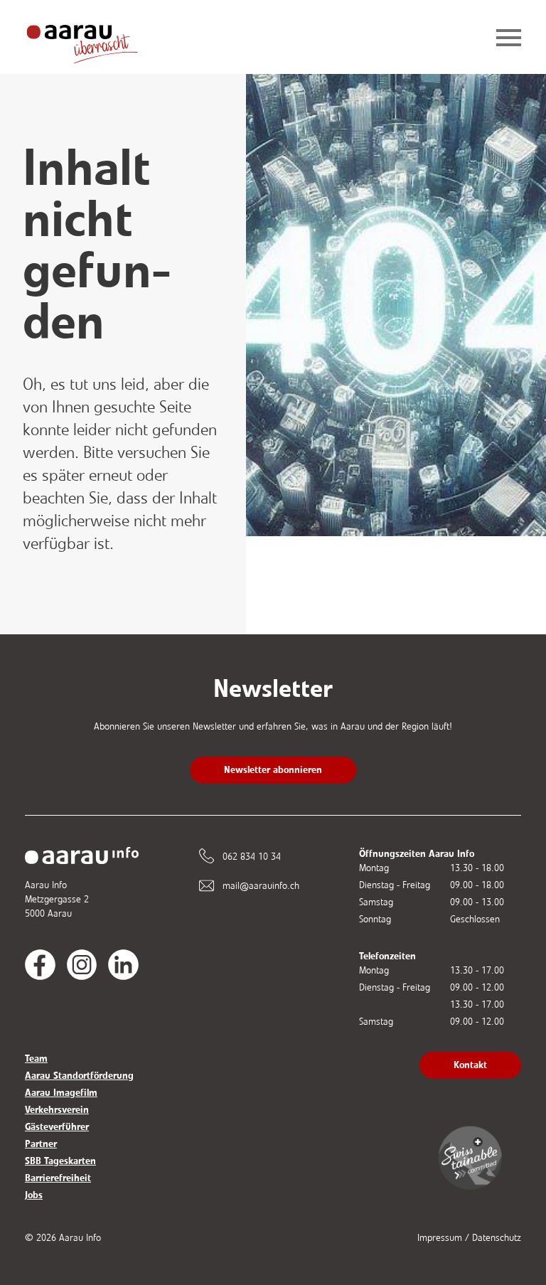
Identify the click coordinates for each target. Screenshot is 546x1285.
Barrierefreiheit (58, 1178)
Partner (41, 1144)
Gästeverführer (57, 1127)
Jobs (34, 1195)
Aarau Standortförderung (79, 1076)
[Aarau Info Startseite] (93, 38)
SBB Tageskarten (60, 1161)
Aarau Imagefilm (61, 1093)
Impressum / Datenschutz (469, 1238)
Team (36, 1058)
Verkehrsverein (57, 1110)
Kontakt (470, 1065)
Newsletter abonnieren (273, 770)
